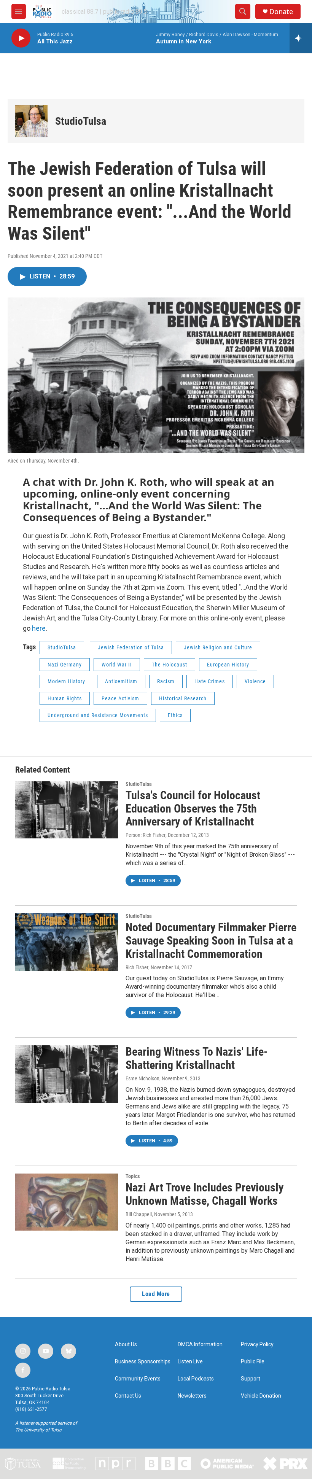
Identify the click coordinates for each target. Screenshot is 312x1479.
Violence (255, 681)
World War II (117, 665)
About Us (126, 1344)
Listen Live (190, 1361)
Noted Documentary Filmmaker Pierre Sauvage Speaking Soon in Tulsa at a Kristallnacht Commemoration (211, 941)
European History (228, 665)
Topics (133, 1176)
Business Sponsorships (142, 1361)
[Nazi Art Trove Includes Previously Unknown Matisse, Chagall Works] (66, 1202)
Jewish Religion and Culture (218, 647)
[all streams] (301, 38)
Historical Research (183, 698)
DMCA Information (200, 1344)
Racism (166, 681)
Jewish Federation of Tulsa (131, 647)
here (39, 628)
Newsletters (192, 1396)
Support (250, 1379)
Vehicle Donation (261, 1396)
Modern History (66, 681)
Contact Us (128, 1396)
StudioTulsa (80, 121)
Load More (156, 1294)
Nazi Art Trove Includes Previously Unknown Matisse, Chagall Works (204, 1194)
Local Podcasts (196, 1379)
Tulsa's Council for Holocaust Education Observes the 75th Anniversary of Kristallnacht (193, 809)
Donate (281, 12)
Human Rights (65, 698)
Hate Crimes (209, 681)
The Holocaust (169, 665)
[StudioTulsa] (31, 121)
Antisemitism (121, 681)
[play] (21, 38)
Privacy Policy (257, 1344)
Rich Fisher (137, 967)
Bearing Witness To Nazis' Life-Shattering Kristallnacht (197, 1058)
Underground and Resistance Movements (98, 715)
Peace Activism (120, 698)
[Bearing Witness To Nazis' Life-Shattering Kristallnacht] (66, 1073)
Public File (252, 1361)
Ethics (175, 715)
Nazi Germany (65, 665)
